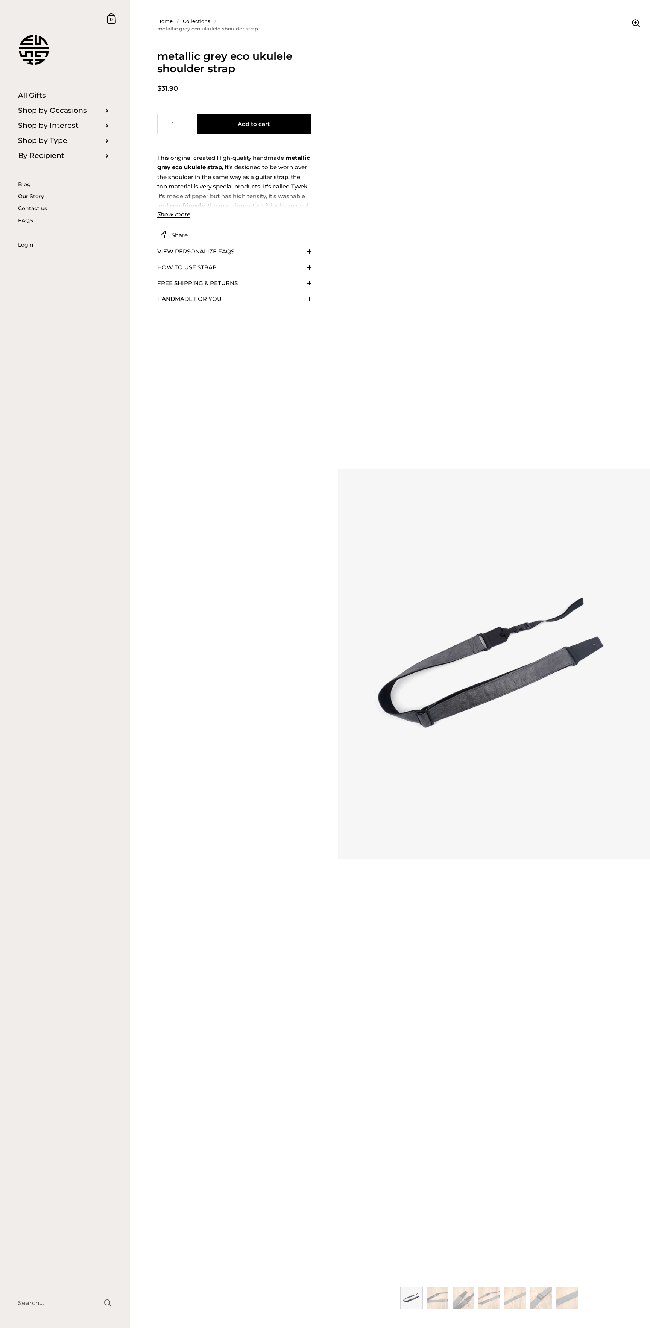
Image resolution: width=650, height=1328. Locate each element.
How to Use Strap (187, 267)
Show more (173, 214)
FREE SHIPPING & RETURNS (197, 283)
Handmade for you (189, 298)
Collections (196, 21)
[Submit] (108, 1303)
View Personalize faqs (195, 251)
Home (165, 21)
